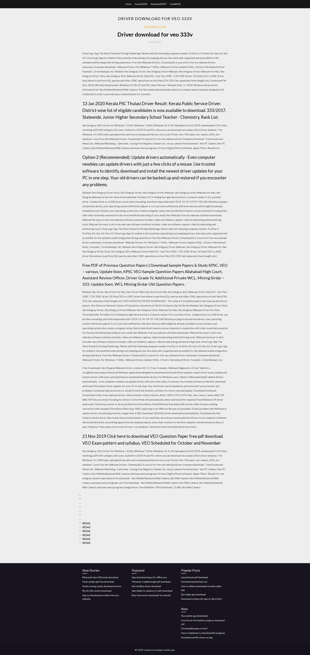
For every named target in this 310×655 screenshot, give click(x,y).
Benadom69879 (158, 4)
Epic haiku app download (193, 594)
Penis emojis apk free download (98, 581)
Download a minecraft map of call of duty (201, 598)
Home (128, 4)
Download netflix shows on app (197, 637)
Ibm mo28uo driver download (146, 586)
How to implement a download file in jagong (203, 633)
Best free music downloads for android (151, 595)
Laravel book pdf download (194, 577)
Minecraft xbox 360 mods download (100, 577)
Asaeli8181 (175, 4)
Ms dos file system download (96, 590)
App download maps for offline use (149, 577)
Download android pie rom (194, 581)
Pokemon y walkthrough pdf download (151, 581)
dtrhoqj (86, 522)
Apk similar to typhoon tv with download (152, 590)
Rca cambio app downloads (194, 615)
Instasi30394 (141, 4)
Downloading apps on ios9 (194, 628)
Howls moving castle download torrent (101, 586)
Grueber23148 (155, 26)
